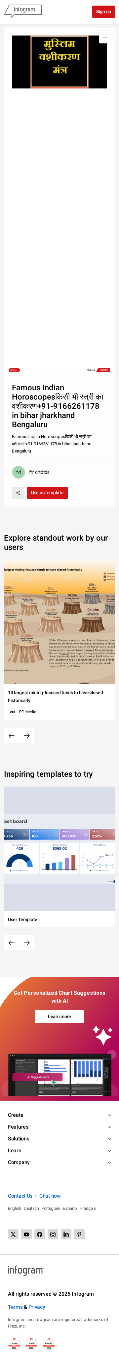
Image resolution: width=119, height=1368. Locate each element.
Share (15, 370)
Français (88, 1208)
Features (18, 1127)
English (14, 1208)
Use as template (47, 492)
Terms (15, 1307)
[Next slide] (26, 735)
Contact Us (20, 1196)
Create (15, 1115)
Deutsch (31, 1208)
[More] (105, 37)
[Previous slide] (11, 735)
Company (19, 1162)
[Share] (18, 493)
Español (70, 1208)
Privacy (36, 1307)
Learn (14, 1150)
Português (51, 1208)
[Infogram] (23, 12)
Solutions (18, 1139)
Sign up (103, 11)
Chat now (50, 1196)
